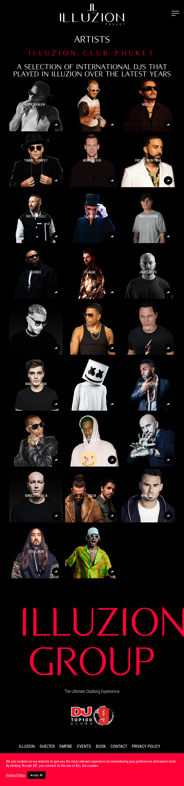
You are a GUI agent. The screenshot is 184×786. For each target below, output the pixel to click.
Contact (118, 746)
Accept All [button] (36, 775)
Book (101, 746)
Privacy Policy (146, 746)
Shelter (47, 746)
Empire (65, 746)
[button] (36, 104)
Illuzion (27, 746)
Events (84, 746)
